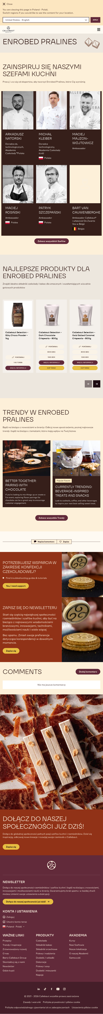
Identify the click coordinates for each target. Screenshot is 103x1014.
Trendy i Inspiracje (12, 945)
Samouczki (74, 957)
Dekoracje (41, 962)
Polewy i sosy (43, 966)
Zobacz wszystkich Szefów (51, 241)
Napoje (39, 975)
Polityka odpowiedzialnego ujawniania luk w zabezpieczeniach (37, 1007)
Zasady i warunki (32, 1002)
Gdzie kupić (8, 970)
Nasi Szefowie (76, 945)
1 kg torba (18, 362)
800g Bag (51, 352)
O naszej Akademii (78, 953)
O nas (6, 953)
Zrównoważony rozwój (15, 949)
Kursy (72, 940)
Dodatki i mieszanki (46, 970)
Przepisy (7, 940)
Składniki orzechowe (46, 949)
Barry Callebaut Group (14, 957)
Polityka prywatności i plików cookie (61, 1002)
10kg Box (51, 357)
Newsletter (8, 966)
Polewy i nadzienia (45, 953)
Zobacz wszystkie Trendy (52, 518)
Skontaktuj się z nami (14, 962)
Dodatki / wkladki (45, 957)
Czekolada (41, 940)
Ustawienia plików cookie (85, 1007)
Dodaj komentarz (88, 671)
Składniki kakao (44, 945)
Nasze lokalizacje (78, 949)
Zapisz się (11, 847)
